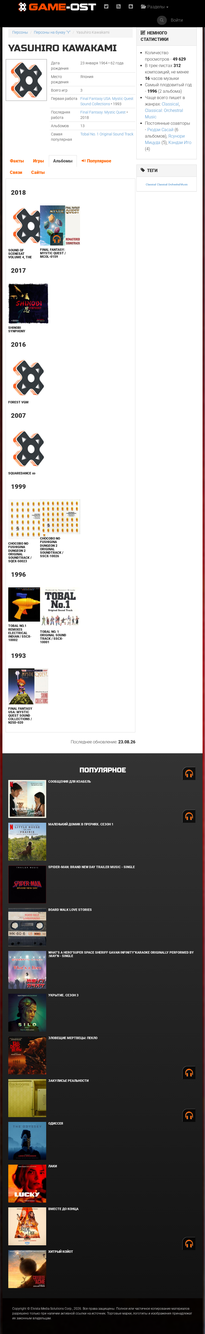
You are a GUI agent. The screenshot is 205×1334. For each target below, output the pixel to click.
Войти (177, 20)
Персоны (20, 32)
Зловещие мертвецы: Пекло (72, 1038)
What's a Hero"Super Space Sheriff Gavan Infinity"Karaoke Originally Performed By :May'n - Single (121, 954)
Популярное (98, 160)
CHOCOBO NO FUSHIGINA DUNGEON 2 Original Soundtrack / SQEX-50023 (19, 552)
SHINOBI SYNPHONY (16, 329)
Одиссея (55, 1123)
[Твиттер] (106, 7)
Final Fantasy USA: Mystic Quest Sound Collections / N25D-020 (20, 716)
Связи (16, 172)
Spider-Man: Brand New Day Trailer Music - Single (91, 867)
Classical (170, 104)
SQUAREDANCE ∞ (22, 473)
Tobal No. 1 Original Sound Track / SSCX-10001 (53, 637)
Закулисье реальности (68, 1081)
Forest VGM (18, 402)
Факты (17, 160)
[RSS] (118, 7)
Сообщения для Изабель (69, 781)
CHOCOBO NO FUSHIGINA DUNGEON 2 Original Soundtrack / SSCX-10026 (51, 547)
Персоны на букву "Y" (52, 32)
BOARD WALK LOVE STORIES (70, 910)
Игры (38, 160)
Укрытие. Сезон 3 (63, 995)
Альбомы (63, 160)
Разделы (155, 6)
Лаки (52, 1166)
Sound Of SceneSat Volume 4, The (20, 253)
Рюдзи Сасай (160, 129)
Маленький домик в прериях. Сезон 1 (80, 824)
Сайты (38, 172)
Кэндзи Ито (179, 142)
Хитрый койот (60, 1252)
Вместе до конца (63, 1209)
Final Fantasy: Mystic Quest (103, 112)
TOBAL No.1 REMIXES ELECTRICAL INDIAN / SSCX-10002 (19, 633)
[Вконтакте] (131, 7)
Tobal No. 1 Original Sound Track (106, 134)
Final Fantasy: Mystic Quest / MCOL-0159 (53, 253)
